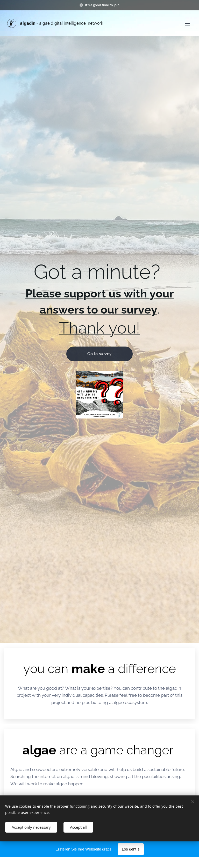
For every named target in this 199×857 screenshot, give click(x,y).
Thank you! (99, 327)
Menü (187, 23)
